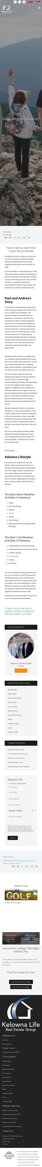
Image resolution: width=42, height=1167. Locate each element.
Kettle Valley (12, 694)
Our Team (5, 1040)
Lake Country (12, 702)
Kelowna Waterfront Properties (18, 767)
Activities (11, 857)
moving (20, 861)
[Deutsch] (39, 2)
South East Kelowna (15, 715)
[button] (39, 8)
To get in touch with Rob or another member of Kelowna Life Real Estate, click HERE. (19, 611)
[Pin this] (24, 237)
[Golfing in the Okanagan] (21, 895)
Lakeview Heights (14, 724)
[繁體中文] (31, 2)
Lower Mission (13, 707)
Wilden (10, 719)
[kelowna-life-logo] (7, 8)
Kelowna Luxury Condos (16, 758)
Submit (12, 838)
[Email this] (5, 237)
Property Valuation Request (11, 1052)
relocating (26, 861)
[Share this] (10, 237)
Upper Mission (13, 711)
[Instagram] (24, 1)
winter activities (14, 863)
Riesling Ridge (12, 690)
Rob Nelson (7, 232)
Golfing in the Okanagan (13, 903)
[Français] (36, 2)
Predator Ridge (13, 732)
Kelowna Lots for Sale (15, 762)
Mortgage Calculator (8, 1048)
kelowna (14, 861)
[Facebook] (15, 1)
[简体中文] (29, 2)
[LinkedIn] (19, 1)
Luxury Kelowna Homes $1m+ (18, 754)
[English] (34, 2)
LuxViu (10, 728)
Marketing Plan (7, 1044)
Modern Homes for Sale (16, 750)
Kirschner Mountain (14, 698)
